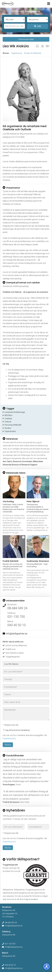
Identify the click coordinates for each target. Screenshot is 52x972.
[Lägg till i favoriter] (42, 46)
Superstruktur (10, 431)
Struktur (8, 428)
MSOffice (8, 415)
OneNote (8, 419)
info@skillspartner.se (16, 633)
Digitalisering (16, 53)
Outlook (8, 422)
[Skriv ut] (37, 46)
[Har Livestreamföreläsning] (47, 46)
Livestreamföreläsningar (15, 412)
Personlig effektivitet (13, 425)
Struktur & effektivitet (32, 53)
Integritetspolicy (9, 738)
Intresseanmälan (26, 39)
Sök (39, 26)
